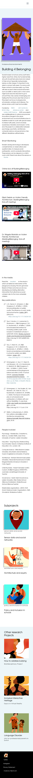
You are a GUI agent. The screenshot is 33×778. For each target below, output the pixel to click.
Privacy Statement (9, 767)
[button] (27, 3)
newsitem (13, 281)
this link (6, 157)
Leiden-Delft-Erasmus (10, 112)
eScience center (18, 110)
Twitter (6, 760)
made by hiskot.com (10, 771)
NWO (13, 108)
